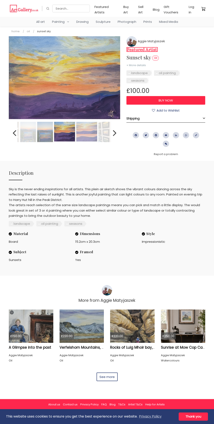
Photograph (127, 21)
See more (107, 377)
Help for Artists (155, 404)
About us (54, 404)
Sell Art (140, 9)
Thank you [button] (193, 416)
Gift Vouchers (171, 9)
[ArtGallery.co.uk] (24, 8)
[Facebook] (135, 135)
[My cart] (203, 9)
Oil (28, 31)
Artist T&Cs (135, 404)
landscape (139, 73)
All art (40, 21)
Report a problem (166, 154)
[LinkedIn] (176, 135)
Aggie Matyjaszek (151, 41)
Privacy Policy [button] (150, 416)
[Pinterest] (155, 135)
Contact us (70, 404)
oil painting (167, 73)
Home (15, 31)
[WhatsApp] (186, 135)
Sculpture (103, 21)
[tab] (165, 118)
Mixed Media (168, 21)
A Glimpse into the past (30, 347)
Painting (59, 21)
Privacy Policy (89, 404)
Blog (156, 9)
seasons (137, 80)
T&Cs (121, 404)
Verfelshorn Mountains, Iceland (87, 347)
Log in (191, 9)
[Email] (165, 135)
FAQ (104, 404)
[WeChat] (165, 144)
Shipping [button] (133, 118)
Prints (147, 21)
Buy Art (126, 9)
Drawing (82, 21)
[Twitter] (145, 135)
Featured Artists (101, 9)
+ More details (136, 65)
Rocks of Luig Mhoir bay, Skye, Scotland (145, 347)
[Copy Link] (196, 135)
